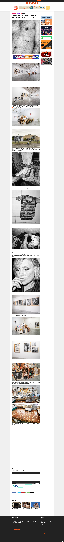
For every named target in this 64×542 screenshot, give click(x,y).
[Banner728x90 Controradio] (26, 58)
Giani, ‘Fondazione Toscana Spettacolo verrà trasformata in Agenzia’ (15, 509)
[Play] (13, 472)
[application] (26, 473)
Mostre (21, 13)
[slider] (38, 472)
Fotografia (23, 13)
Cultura (13, 507)
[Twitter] (39, 0)
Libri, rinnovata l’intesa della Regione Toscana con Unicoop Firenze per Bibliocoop (26, 509)
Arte (19, 13)
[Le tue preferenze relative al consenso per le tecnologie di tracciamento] (62, 541)
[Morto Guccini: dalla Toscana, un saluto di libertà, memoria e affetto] (35, 505)
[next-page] (13, 511)
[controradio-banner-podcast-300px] (46, 49)
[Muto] (36, 472)
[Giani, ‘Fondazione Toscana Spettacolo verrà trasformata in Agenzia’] (16, 505)
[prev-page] (12, 511)
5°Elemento (18, 12)
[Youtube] (40, 0)
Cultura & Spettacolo (14, 12)
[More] (35, 492)
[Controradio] (32, 3)
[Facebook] (37, 0)
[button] (46, 5)
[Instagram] (38, 0)
